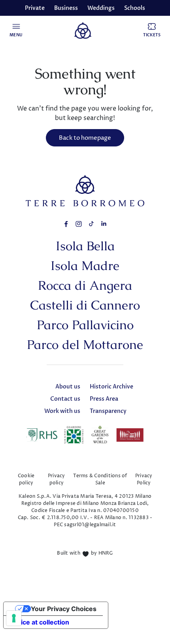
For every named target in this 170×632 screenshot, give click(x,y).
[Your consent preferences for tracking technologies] (13, 618)
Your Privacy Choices (63, 609)
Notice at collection (39, 622)
